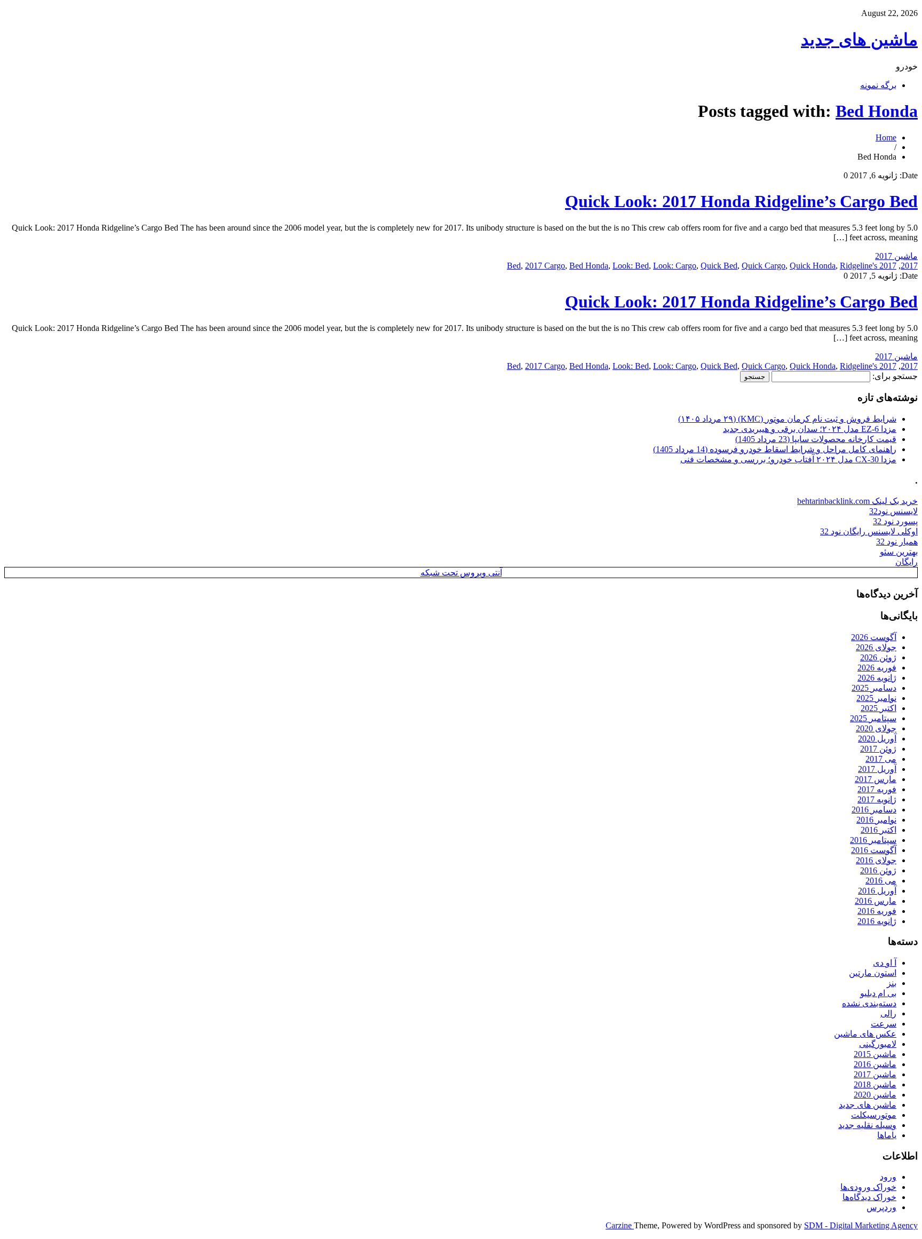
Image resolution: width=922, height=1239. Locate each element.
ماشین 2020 (875, 1094)
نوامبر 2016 (876, 819)
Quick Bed (719, 265)
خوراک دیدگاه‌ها (869, 1197)
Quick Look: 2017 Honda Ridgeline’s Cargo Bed (741, 201)
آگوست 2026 (873, 637)
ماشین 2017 (896, 256)
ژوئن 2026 (878, 657)
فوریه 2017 (876, 789)
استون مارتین (872, 972)
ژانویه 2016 (876, 921)
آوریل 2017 (877, 769)
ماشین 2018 (875, 1084)
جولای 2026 (876, 647)
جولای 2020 (876, 728)
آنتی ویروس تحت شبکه (461, 572)
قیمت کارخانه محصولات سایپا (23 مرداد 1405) (815, 439)
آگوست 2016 (873, 850)
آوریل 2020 (877, 738)
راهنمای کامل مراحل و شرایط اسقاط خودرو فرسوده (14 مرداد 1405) (774, 449)
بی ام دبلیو (878, 993)
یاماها (886, 1135)
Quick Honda (813, 265)
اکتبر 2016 (878, 829)
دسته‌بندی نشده (869, 1003)
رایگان (906, 561)
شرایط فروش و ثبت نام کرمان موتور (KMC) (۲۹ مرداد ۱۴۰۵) (787, 418)
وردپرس (881, 1207)
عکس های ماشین (865, 1033)
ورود (888, 1176)
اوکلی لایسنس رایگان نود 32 (869, 531)
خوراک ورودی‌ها (868, 1186)
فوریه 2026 (876, 667)
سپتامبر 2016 (873, 840)
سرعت (883, 1023)
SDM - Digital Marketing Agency (861, 1225)
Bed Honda (877, 111)
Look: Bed (631, 265)
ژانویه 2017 (876, 799)
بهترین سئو (899, 551)
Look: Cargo (674, 265)
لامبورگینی (877, 1043)
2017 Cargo (545, 265)
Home (886, 137)
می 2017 (880, 758)
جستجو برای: (895, 376)
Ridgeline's (858, 265)
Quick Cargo (763, 265)
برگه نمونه (878, 85)
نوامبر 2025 (876, 698)
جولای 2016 (876, 860)
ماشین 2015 (875, 1054)
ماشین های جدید (859, 39)
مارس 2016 (875, 900)
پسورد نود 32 (895, 521)
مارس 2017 (875, 779)
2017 (909, 265)
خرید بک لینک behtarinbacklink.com (857, 501)
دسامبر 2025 (874, 687)
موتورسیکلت (873, 1114)
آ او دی (884, 962)
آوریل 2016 (877, 890)
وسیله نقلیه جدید (867, 1125)
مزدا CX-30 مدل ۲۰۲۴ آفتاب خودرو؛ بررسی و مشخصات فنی (788, 459)
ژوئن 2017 (878, 748)
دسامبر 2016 (874, 809)
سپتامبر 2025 (873, 718)
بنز (891, 983)
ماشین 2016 (875, 1064)
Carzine (620, 1225)
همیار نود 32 (897, 541)
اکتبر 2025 (878, 708)
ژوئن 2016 (878, 870)
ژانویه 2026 (876, 677)
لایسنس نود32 (893, 511)
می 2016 (880, 880)
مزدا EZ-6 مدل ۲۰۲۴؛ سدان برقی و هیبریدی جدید (809, 428)
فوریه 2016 (876, 911)
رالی (888, 1013)
